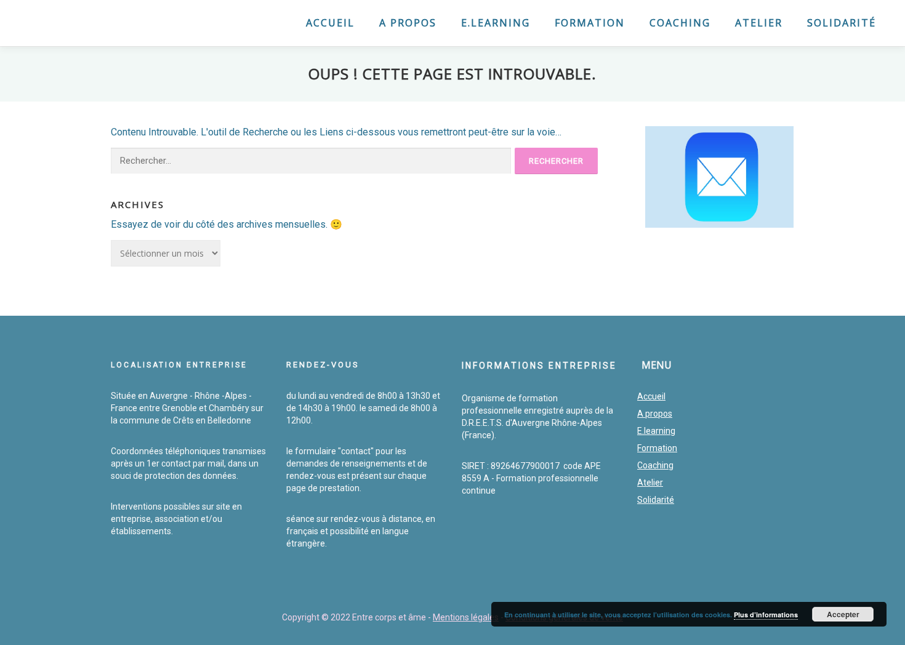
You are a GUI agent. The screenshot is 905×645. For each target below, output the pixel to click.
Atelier (758, 23)
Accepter (843, 614)
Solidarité (841, 23)
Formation (590, 23)
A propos (407, 23)
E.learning (495, 23)
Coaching (680, 23)
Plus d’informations (766, 614)
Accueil (330, 23)
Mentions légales (466, 617)
